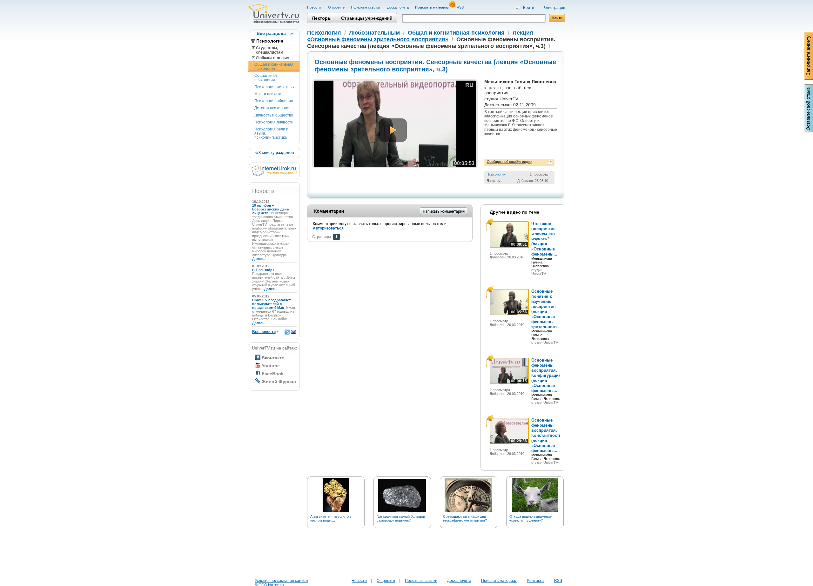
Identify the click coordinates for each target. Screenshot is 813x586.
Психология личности (273, 122)
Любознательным (272, 58)
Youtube (271, 365)
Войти (528, 7)
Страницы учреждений (367, 18)
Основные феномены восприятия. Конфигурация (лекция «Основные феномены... (546, 375)
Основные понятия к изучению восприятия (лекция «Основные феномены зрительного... (546, 309)
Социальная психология (265, 77)
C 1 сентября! (264, 270)
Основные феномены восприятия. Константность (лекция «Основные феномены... (546, 435)
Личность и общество (273, 115)
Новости (314, 7)
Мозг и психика (267, 94)
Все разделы (271, 33)
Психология (269, 40)
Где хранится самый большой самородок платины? (401, 518)
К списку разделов (276, 152)
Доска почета (398, 7)
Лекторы (322, 18)
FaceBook (273, 373)
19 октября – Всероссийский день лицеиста (270, 209)
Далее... (258, 259)
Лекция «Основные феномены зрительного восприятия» (420, 36)
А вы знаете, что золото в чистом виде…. (331, 518)
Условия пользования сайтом (281, 580)
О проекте (336, 7)
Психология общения (273, 101)
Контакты (535, 580)
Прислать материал (499, 580)
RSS (461, 7)
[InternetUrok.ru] (274, 175)
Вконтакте (273, 357)
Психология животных (274, 87)
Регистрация (553, 7)
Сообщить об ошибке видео (509, 161)
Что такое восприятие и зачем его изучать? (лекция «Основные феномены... (544, 238)
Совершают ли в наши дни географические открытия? (465, 518)
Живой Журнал (279, 381)
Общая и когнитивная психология (273, 66)
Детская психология (272, 108)
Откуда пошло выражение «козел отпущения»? (530, 518)
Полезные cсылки (366, 7)
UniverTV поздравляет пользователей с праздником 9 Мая (271, 304)
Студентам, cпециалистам (267, 50)
